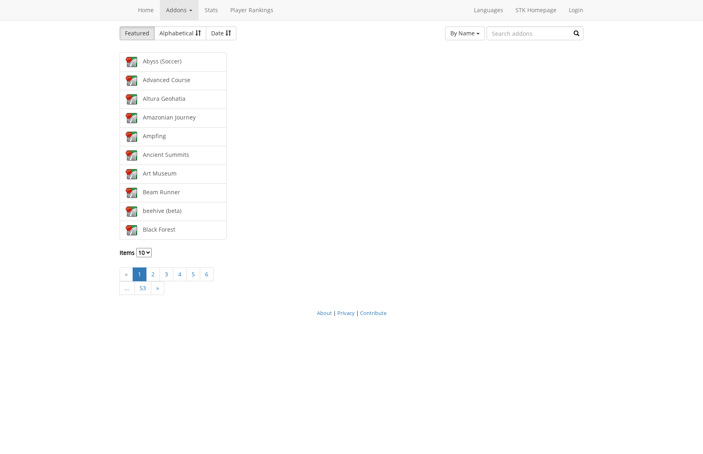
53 (143, 288)
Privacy (346, 313)
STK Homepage (536, 10)
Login (576, 10)
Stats (211, 10)
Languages (488, 10)
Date (218, 33)
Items (128, 252)
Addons (177, 10)
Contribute (373, 313)
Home (146, 10)
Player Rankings (251, 10)
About (324, 313)
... (126, 288)
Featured (137, 33)
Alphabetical (177, 33)
